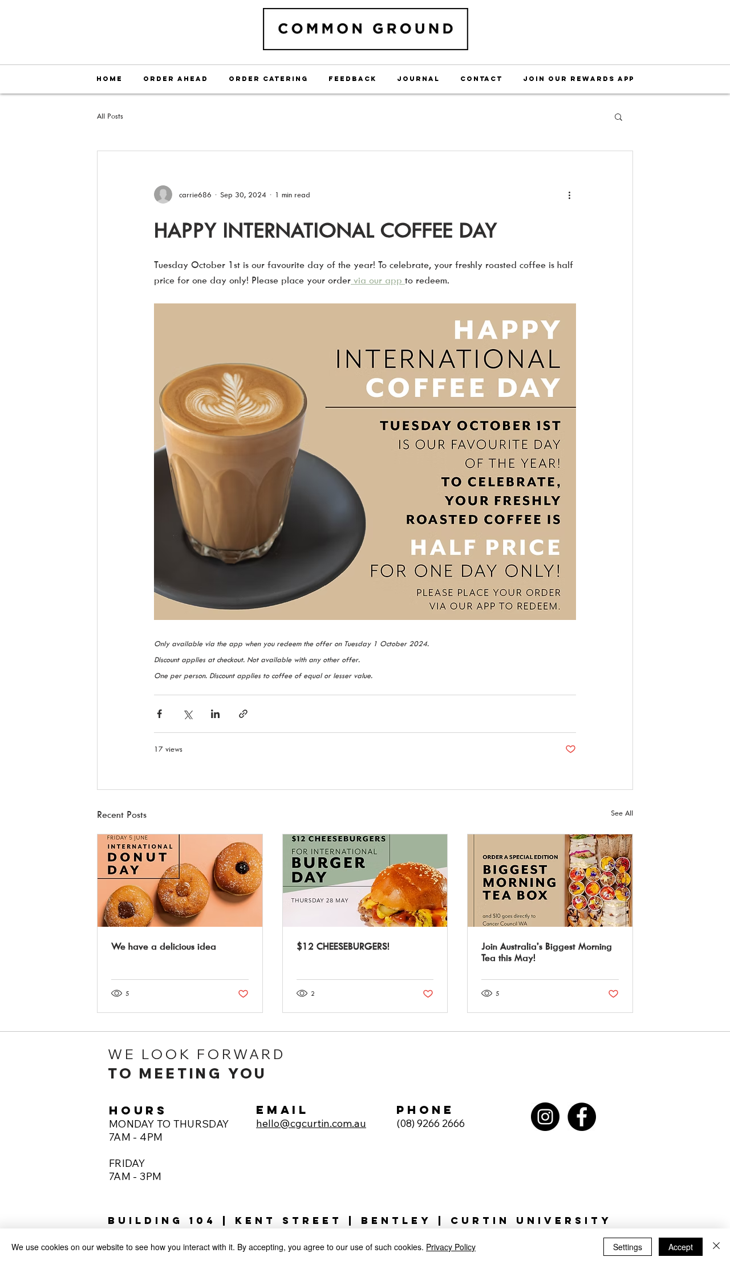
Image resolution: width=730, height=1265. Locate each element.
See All (622, 812)
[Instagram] (545, 1116)
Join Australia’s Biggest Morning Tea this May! (546, 951)
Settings (627, 1246)
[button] (618, 116)
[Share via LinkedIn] (215, 713)
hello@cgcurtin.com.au (311, 1123)
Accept (680, 1246)
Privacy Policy (451, 1246)
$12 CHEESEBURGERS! (343, 946)
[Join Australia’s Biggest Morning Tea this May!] (550, 880)
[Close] (716, 1247)
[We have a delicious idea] (180, 880)
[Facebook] (581, 1116)
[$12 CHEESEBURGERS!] (365, 880)
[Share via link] (243, 713)
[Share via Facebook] (159, 713)
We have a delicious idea (163, 946)
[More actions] (569, 194)
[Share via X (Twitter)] (187, 713)
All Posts (110, 115)
